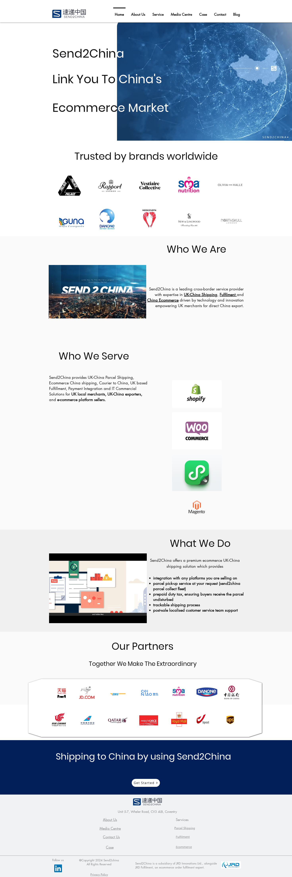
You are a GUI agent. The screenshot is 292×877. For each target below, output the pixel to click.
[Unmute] (61, 617)
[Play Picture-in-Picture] (134, 617)
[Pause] (54, 617)
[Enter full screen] (141, 617)
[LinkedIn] (58, 868)
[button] (158, 12)
